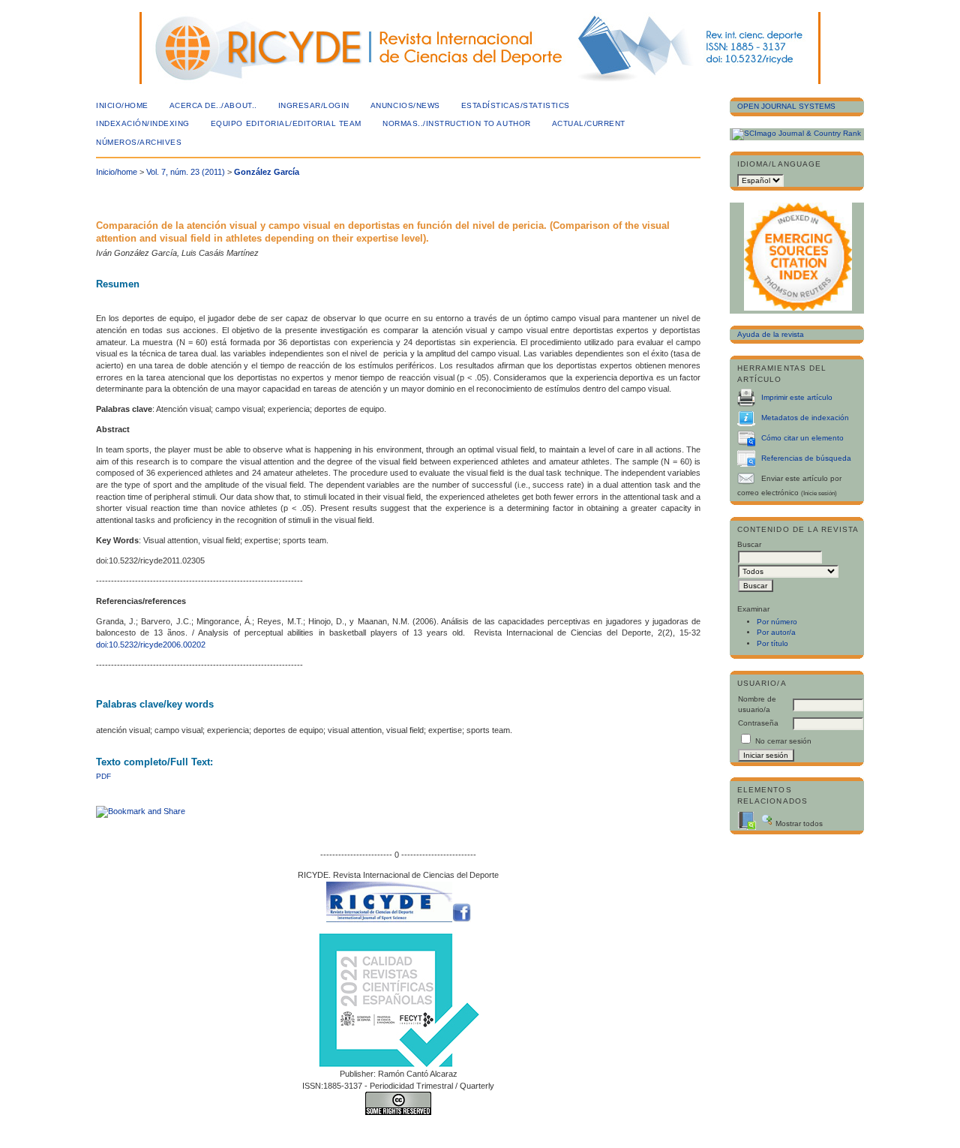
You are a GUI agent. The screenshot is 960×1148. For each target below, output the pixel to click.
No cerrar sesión (783, 741)
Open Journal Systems (786, 106)
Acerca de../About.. (213, 105)
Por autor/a (776, 632)
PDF (103, 776)
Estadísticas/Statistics (515, 105)
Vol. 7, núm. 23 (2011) (185, 171)
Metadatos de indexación (805, 417)
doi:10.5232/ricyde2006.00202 (151, 644)
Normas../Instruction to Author (456, 123)
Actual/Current (589, 123)
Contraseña (758, 723)
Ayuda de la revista (770, 334)
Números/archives (139, 142)
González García (266, 171)
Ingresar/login (314, 105)
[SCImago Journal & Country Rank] (796, 133)
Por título (772, 643)
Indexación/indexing (143, 123)
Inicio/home (122, 105)
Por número (777, 622)
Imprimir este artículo (796, 397)
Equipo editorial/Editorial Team (286, 123)
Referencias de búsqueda (806, 458)
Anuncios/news (405, 105)
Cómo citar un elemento (802, 438)
